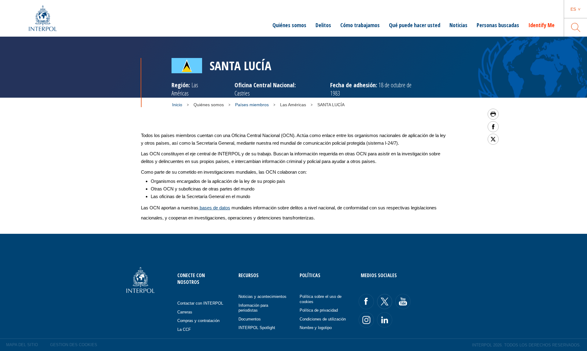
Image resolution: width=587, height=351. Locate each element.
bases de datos (214, 207)
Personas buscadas (498, 25)
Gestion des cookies (73, 344)
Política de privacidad (319, 310)
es (573, 9)
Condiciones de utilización (323, 319)
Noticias (458, 25)
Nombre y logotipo (316, 327)
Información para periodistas (253, 308)
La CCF (184, 329)
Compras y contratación (198, 320)
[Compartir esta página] (493, 126)
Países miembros (252, 104)
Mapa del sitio (22, 344)
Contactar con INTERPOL (200, 303)
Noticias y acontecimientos (262, 296)
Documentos (249, 319)
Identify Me (541, 25)
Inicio (177, 104)
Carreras (184, 312)
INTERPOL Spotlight (256, 327)
